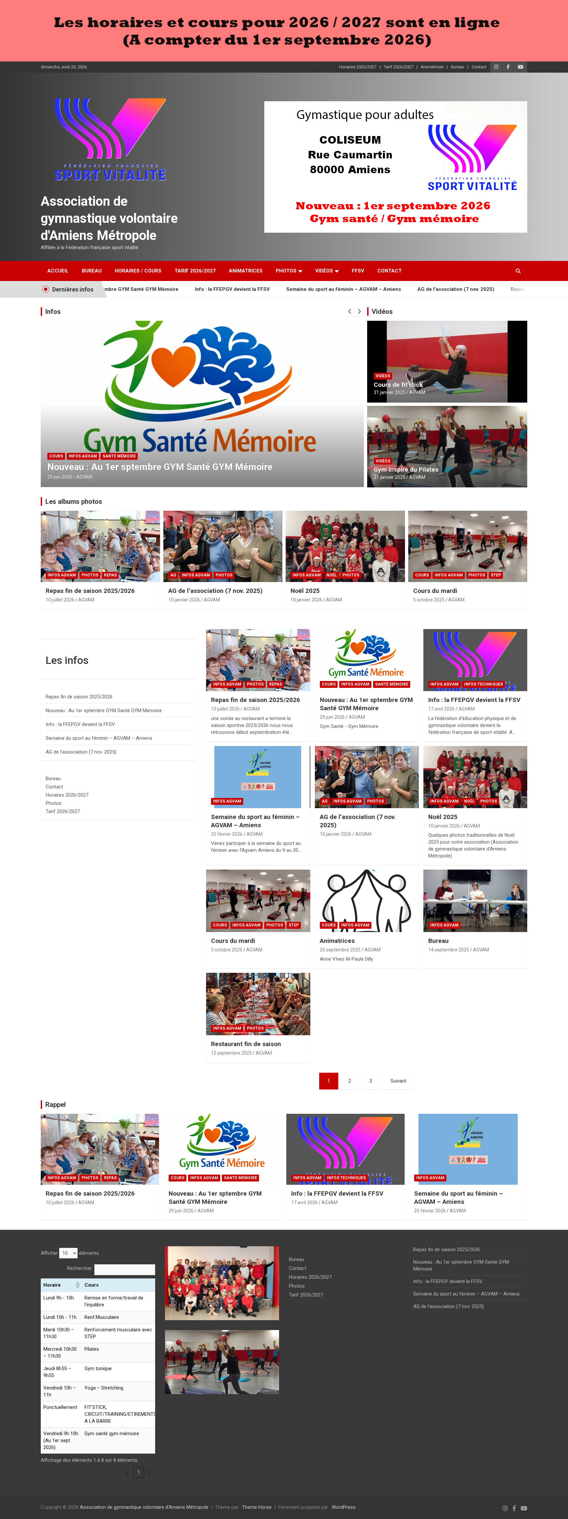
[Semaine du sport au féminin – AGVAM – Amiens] (258, 777)
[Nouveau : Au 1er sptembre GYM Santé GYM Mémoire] (367, 660)
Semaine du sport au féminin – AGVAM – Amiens (292, 289)
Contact (479, 66)
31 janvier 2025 (389, 392)
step (496, 575)
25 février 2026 (227, 834)
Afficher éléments (70, 1253)
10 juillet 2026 (60, 599)
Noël (331, 575)
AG (173, 575)
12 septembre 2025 (231, 1053)
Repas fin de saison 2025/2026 (496, 289)
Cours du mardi (435, 591)
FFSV (358, 271)
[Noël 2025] (475, 777)
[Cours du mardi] (258, 901)
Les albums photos (73, 501)
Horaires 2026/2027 (357, 66)
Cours (422, 575)
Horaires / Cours (138, 271)
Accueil (58, 271)
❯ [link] (150, 1472)
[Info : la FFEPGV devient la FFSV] (475, 660)
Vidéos (324, 271)
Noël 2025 (305, 591)
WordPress (344, 1507)
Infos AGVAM (64, 456)
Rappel (55, 1105)
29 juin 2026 (332, 717)
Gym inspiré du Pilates (406, 469)
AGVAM (86, 476)
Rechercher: (80, 1268)
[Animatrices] (367, 901)
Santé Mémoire (391, 684)
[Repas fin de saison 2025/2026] (258, 660)
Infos (53, 311)
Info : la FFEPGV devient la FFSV (181, 289)
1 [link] (138, 1472)
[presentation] (349, 311)
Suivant (398, 1081)
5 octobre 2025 (428, 599)
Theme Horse (257, 1507)
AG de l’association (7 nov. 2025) (404, 289)
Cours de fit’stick (398, 384)
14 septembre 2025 (448, 949)
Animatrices (432, 66)
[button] (77, 1285)
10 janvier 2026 (184, 599)
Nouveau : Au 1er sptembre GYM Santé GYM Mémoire (366, 704)
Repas (110, 575)
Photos (286, 271)
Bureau (457, 66)
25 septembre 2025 (340, 949)
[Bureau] (475, 901)
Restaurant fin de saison (246, 1044)
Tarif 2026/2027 (398, 66)
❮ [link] (127, 1472)
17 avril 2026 (61, 476)
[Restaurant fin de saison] (258, 1004)
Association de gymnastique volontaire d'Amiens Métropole (109, 218)
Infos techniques (102, 456)
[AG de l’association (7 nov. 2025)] (367, 777)
